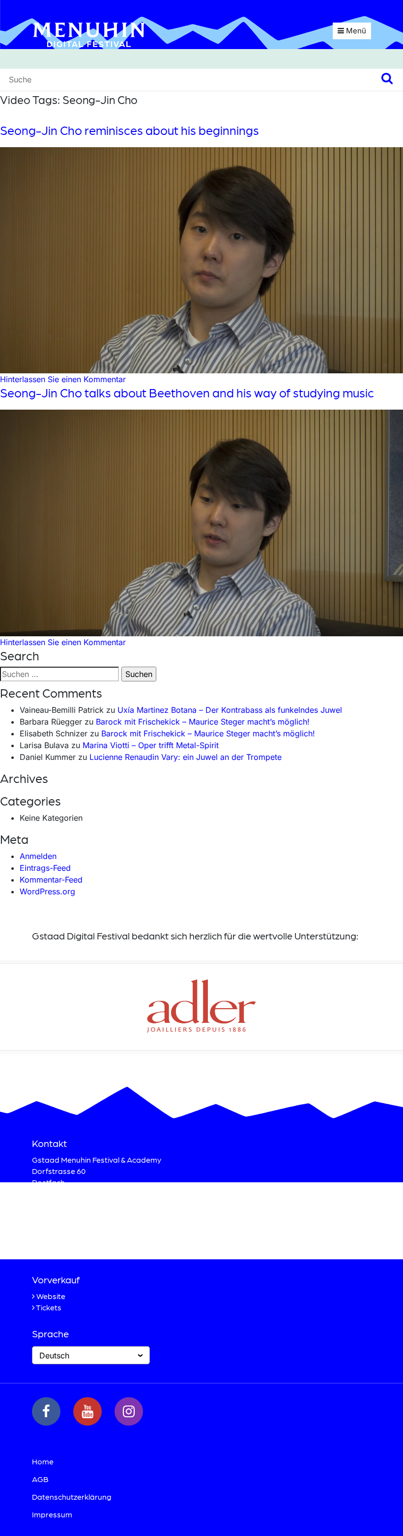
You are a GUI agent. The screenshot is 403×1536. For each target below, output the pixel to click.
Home (43, 1461)
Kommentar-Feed (51, 880)
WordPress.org (47, 891)
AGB (40, 1479)
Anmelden (38, 856)
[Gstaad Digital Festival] (89, 34)
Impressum (52, 1514)
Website (50, 1296)
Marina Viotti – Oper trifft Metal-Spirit (151, 745)
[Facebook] (46, 1411)
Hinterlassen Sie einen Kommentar (63, 379)
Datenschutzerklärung (72, 1496)
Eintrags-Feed (45, 868)
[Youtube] (87, 1411)
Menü (355, 30)
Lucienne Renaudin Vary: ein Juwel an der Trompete (185, 757)
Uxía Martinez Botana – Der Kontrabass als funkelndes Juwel (229, 710)
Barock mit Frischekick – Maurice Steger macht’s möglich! (203, 722)
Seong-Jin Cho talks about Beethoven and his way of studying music (187, 392)
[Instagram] (129, 1411)
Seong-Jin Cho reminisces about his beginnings (129, 130)
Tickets (48, 1307)
